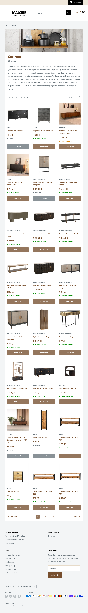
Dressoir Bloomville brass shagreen (68, 286)
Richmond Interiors (39, 179)
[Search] (69, 12)
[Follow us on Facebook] (6, 596)
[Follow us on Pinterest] (14, 596)
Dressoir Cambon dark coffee (69, 234)
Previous (14, 517)
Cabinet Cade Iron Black (15, 131)
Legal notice (9, 562)
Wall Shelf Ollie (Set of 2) (67, 388)
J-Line (9, 128)
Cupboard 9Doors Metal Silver (43, 131)
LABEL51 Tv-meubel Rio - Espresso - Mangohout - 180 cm (17, 439)
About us (51, 536)
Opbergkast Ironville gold (42, 337)
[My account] (77, 13)
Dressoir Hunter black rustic (43, 388)
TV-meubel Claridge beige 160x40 (16, 286)
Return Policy (10, 558)
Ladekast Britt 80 (13, 491)
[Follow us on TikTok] (19, 596)
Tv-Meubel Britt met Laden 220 (42, 492)
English (8, 586)
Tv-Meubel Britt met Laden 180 (68, 492)
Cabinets (13, 25)
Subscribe (55, 575)
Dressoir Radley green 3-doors (16, 235)
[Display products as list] (79, 97)
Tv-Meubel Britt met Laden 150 (68, 438)
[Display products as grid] (75, 97)
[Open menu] (6, 13)
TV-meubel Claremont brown (43, 234)
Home (6, 25)
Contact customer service (14, 540)
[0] (81, 12)
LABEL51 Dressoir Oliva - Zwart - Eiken (15, 183)
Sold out (18, 147)
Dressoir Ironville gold (67, 337)
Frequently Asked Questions (15, 536)
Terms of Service (11, 573)
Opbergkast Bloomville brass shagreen (43, 183)
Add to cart (44, 147)
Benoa (35, 434)
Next (75, 517)
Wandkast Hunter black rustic (17, 388)
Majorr (62, 385)
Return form (9, 543)
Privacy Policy (10, 565)
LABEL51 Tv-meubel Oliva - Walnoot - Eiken (68, 132)
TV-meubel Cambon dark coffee (68, 183)
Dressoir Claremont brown (42, 285)
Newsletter (77, 2)
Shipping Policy (10, 569)
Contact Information (12, 555)
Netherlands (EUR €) (24, 586)
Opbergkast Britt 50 (40, 437)
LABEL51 (62, 128)
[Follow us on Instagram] (10, 596)
